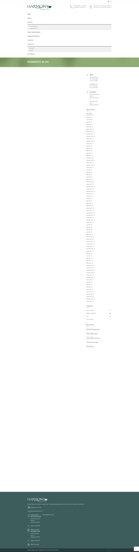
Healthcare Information (91, 313)
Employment (32, 48)
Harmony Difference (34, 36)
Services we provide (33, 26)
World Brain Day (90, 346)
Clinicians (30, 40)
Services (30, 22)
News (87, 316)
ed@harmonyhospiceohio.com (36, 511)
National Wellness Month (91, 333)
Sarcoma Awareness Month (92, 342)
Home (29, 14)
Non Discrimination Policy (48, 514)
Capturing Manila (37, 412)
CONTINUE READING (34, 177)
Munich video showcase (40, 285)
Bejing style (34, 332)
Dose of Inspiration (90, 310)
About (29, 18)
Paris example (35, 191)
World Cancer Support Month (93, 329)
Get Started (31, 54)
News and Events (89, 319)
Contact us (31, 44)
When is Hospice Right (34, 32)
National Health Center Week (92, 338)
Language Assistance (34, 514)
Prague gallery (36, 238)
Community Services (33, 28)
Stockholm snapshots (39, 459)
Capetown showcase (38, 144)
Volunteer (31, 50)
